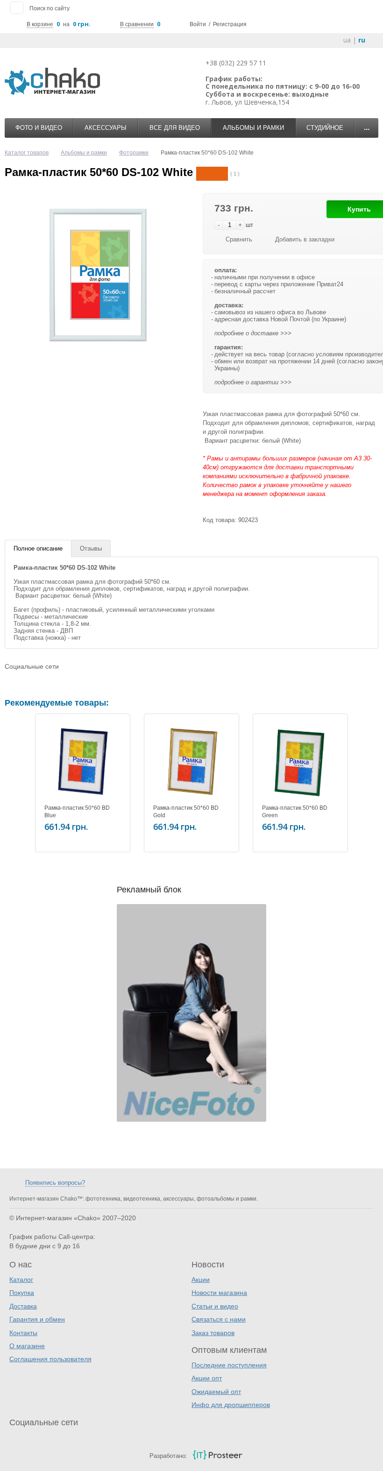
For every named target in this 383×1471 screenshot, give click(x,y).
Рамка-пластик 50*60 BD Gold (186, 812)
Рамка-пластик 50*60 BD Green (294, 812)
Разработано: (168, 1455)
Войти (198, 24)
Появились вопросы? (55, 1182)
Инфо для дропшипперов (231, 1404)
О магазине (27, 1346)
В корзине (40, 24)
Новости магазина (219, 1292)
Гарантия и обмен (37, 1319)
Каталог (21, 1279)
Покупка (21, 1292)
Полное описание (38, 548)
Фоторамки (134, 152)
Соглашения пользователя (50, 1359)
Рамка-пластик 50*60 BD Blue (77, 812)
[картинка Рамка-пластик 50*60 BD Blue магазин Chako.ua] (82, 761)
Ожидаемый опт (216, 1391)
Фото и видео (38, 127)
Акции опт (207, 1378)
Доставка (23, 1306)
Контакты (23, 1333)
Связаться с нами (219, 1319)
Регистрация (230, 24)
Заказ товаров (213, 1333)
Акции (201, 1279)
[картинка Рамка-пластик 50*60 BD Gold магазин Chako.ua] (191, 761)
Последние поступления (229, 1365)
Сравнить (239, 239)
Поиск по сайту (49, 8)
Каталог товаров (27, 152)
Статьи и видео (215, 1306)
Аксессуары (106, 127)
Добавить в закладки (304, 239)
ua (347, 39)
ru (361, 39)
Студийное (324, 127)
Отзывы (91, 548)
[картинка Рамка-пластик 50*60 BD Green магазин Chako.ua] (300, 761)
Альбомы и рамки (253, 127)
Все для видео (174, 127)
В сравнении (137, 24)
